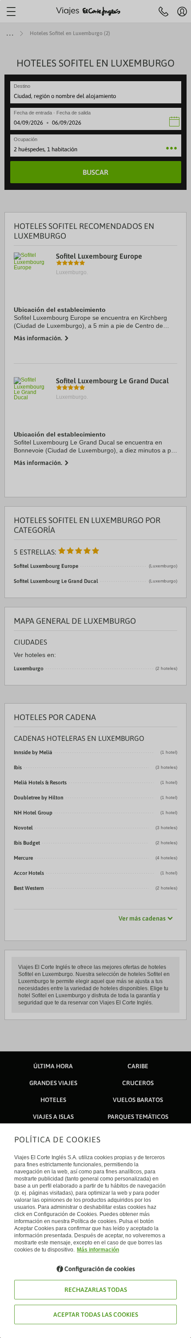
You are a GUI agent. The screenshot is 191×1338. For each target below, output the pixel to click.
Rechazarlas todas (95, 1289)
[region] (95, 669)
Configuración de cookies (99, 1268)
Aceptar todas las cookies (95, 1314)
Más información (98, 1250)
